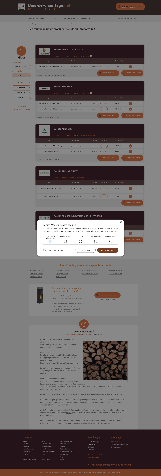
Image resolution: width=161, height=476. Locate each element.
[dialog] (80, 238)
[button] (53, 250)
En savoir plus (111, 231)
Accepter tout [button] (107, 250)
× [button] (121, 222)
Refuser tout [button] (85, 250)
